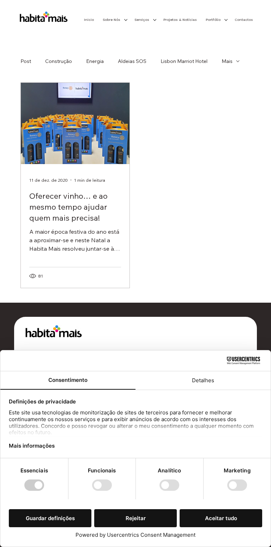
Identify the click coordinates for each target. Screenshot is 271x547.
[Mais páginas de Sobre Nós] (125, 20)
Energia (95, 61)
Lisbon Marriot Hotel (184, 61)
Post (25, 61)
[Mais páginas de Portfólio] (226, 20)
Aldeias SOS (132, 61)
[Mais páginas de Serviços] (154, 20)
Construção (58, 61)
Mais (227, 61)
